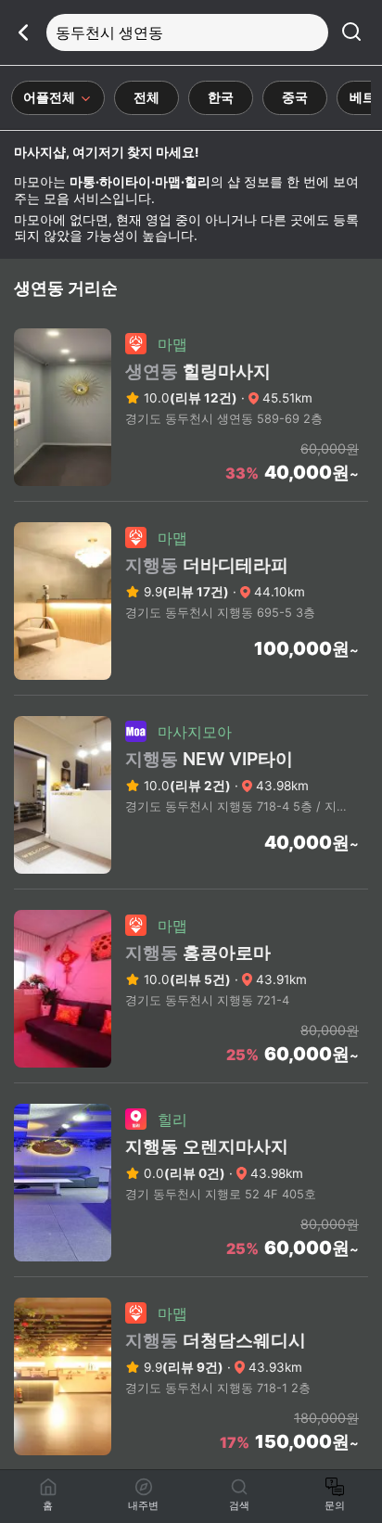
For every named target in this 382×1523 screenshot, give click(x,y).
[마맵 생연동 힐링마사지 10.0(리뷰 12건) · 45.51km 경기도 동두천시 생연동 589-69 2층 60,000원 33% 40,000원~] (191, 495)
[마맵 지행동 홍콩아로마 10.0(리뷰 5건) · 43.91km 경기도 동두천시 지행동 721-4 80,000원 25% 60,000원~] (191, 1077)
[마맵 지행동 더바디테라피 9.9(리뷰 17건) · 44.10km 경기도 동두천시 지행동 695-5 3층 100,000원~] (191, 689)
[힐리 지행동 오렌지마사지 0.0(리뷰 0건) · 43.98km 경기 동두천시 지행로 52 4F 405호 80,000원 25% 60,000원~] (191, 1271)
